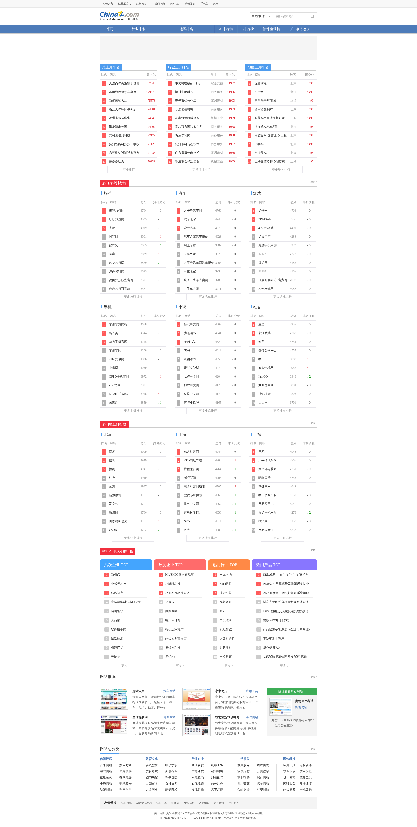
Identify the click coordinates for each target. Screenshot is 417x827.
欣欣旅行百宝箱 (119, 288)
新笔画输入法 (118, 100)
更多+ (313, 181)
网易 (261, 451)
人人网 (263, 402)
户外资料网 (116, 271)
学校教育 (223, 657)
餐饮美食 (263, 765)
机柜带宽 (223, 629)
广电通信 (198, 771)
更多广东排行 (282, 538)
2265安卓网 (266, 288)
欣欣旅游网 (116, 219)
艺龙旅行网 (116, 262)
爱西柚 (113, 620)
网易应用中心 (267, 503)
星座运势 (106, 777)
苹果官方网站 (118, 324)
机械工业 (217, 765)
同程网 (113, 236)
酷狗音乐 (264, 477)
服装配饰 (217, 777)
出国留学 (152, 783)
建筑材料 (217, 771)
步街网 (259, 92)
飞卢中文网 (191, 376)
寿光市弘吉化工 (185, 100)
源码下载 (160, 3)
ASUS (113, 402)
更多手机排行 (133, 410)
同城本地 (223, 575)
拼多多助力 (116, 161)
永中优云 (221, 691)
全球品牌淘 (140, 717)
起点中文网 (191, 324)
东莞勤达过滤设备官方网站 (124, 155)
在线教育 (152, 765)
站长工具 (123, 3)
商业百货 (198, 765)
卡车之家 (190, 254)
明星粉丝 (125, 789)
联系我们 (177, 813)
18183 (262, 271)
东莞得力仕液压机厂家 (270, 118)
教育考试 (301, 707)
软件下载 (289, 771)
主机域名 (223, 620)
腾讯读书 (190, 333)
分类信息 (263, 771)
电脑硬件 (306, 765)
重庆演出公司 (118, 126)
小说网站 (106, 783)
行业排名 (139, 29)
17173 (262, 254)
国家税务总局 (118, 521)
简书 (187, 350)
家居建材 (243, 771)
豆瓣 (261, 324)
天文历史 (152, 789)
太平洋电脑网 (267, 469)
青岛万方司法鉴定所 (188, 126)
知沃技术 (114, 638)
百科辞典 (171, 783)
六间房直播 (266, 385)
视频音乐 (223, 602)
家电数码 (198, 777)
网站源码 (204, 802)
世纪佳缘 (264, 394)
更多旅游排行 (133, 296)
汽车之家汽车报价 (196, 236)
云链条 (112, 657)
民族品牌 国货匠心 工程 (271, 135)
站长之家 (108, 3)
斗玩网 (175, 802)
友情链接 (202, 813)
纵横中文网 (191, 394)
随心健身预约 (269, 648)
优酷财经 (261, 83)
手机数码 (306, 789)
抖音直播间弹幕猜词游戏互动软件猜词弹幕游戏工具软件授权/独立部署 (285, 602)
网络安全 (289, 783)
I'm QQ (263, 376)
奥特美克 (261, 152)
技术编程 (306, 771)
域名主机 (306, 777)
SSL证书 (223, 584)
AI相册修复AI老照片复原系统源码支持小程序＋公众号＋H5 (285, 593)
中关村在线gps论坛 (187, 83)
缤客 (112, 254)
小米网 (113, 368)
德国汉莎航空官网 (121, 280)
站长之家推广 (172, 629)
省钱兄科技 (170, 648)
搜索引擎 (223, 593)
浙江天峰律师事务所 (122, 109)
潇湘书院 (190, 341)
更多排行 (129, 169)
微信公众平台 (267, 350)
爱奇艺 (113, 503)
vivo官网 (115, 385)
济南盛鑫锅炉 (264, 109)
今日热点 (233, 802)
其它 (220, 611)
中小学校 (171, 765)
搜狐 (112, 460)
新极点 (113, 575)
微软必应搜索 (193, 495)
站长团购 (190, 3)
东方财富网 (191, 451)
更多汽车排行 (208, 296)
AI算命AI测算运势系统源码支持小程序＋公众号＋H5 (285, 584)
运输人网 (138, 691)
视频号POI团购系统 (274, 620)
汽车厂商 (217, 789)
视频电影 (125, 777)
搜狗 (112, 469)
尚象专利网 (182, 135)
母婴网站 (263, 789)
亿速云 (167, 602)
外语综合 (171, 771)
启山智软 (114, 611)
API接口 (175, 3)
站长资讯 (126, 802)
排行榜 (248, 29)
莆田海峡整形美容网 (122, 92)
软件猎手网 (116, 629)
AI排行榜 (226, 29)
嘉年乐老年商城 (265, 100)
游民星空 (264, 236)
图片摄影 (125, 771)
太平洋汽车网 (193, 210)
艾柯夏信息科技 (119, 135)
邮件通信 (306, 783)
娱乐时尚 (125, 765)
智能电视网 (266, 368)
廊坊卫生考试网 (304, 701)
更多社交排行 (282, 410)
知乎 (261, 341)
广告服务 (190, 813)
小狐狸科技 (116, 584)
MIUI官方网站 (118, 394)
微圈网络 (169, 611)
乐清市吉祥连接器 (187, 161)
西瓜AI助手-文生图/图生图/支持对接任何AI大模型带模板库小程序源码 (285, 575)
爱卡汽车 (190, 228)
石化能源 (198, 783)
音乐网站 (106, 765)
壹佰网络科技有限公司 (124, 602)
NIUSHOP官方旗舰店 (177, 575)
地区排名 (186, 29)
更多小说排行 (208, 410)
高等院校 (171, 789)
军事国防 (171, 777)
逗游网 (263, 262)
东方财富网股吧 (194, 486)
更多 (124, 665)
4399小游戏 (266, 228)
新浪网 (113, 512)
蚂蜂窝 (113, 245)
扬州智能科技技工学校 (124, 144)
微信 (261, 359)
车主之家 (190, 271)
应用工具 (252, 691)
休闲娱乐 (106, 759)
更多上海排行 (208, 538)
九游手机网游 (267, 245)
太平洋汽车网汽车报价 (199, 262)
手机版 (259, 813)
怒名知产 (114, 593)
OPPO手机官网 (119, 376)
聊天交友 (243, 783)
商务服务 (217, 783)
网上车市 (190, 245)
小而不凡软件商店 (175, 593)
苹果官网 (115, 350)
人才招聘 (227, 813)
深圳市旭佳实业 (119, 118)
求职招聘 (243, 777)
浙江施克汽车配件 (267, 126)
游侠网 (263, 210)
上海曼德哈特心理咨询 (270, 161)
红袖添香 (190, 359)
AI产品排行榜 (144, 802)
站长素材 (141, 3)
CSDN (113, 530)
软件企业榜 (271, 29)
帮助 (250, 813)
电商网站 (169, 717)
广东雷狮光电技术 (187, 152)
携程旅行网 (116, 210)
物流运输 (198, 789)
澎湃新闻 (190, 477)
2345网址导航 (193, 460)
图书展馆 (152, 777)
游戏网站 (252, 717)
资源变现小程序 (271, 638)
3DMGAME (266, 219)
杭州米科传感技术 (187, 144)
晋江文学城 (191, 368)
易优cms (167, 657)
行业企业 (198, 759)
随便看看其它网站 (290, 691)
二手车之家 (191, 288)
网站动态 (240, 813)
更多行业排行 (201, 169)
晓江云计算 (170, 620)
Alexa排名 (189, 802)
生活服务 (243, 759)
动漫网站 (106, 789)
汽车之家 (190, 219)
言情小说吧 (191, 402)
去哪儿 (113, 228)
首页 (109, 29)
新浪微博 (264, 333)
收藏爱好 (125, 783)
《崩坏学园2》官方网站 (272, 282)
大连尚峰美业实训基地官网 (124, 85)
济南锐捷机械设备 (187, 118)
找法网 (263, 521)
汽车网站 (169, 691)
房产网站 (263, 777)
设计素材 (289, 777)
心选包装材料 (184, 109)
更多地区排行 (281, 169)
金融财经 (243, 789)
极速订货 (114, 648)
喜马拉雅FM (192, 512)
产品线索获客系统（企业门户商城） (285, 629)
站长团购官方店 (173, 638)
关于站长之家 (162, 813)
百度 (112, 451)
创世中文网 (191, 385)
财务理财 (223, 648)
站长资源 (289, 789)
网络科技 (289, 759)
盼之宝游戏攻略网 (227, 717)
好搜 (112, 477)
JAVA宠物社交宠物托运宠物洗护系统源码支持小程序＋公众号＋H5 (285, 611)
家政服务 (243, 765)
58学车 (259, 144)
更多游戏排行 (282, 296)
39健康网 (264, 486)
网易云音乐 (266, 530)
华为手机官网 (118, 341)
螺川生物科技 (184, 92)
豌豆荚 (113, 333)
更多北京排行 (133, 538)
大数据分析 (225, 638)
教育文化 (152, 759)
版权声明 (215, 813)
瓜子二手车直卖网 (196, 280)
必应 (187, 530)
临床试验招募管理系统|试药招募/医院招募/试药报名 (285, 657)
